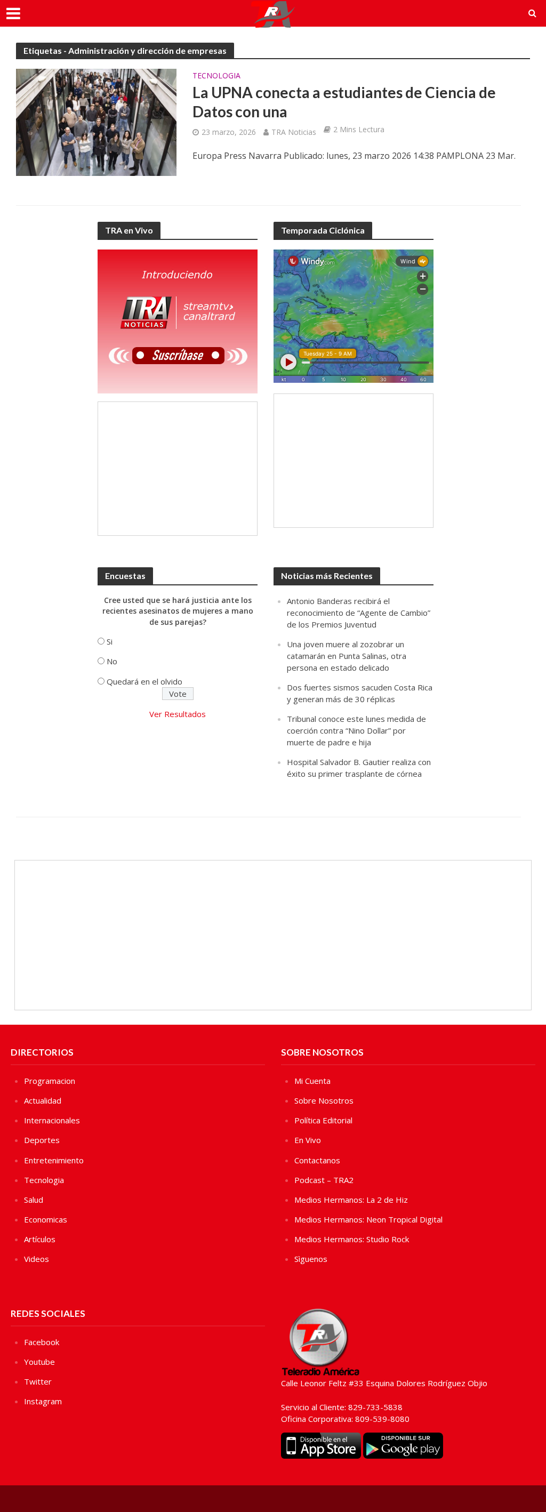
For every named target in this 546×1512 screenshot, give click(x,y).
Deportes (42, 1140)
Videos (36, 1258)
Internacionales (52, 1120)
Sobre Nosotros (324, 1100)
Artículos (39, 1239)
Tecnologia (216, 76)
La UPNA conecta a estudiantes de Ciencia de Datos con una (344, 101)
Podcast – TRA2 (324, 1180)
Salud (33, 1199)
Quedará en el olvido (144, 681)
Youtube (39, 1361)
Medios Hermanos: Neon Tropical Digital (368, 1219)
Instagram (43, 1401)
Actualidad (42, 1100)
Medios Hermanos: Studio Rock (351, 1239)
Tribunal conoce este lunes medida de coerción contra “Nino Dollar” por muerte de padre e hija (356, 730)
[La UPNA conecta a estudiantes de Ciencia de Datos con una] (96, 121)
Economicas (45, 1219)
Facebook (41, 1342)
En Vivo (307, 1140)
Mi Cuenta (312, 1080)
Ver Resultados (177, 714)
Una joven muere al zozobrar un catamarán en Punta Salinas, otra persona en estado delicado (346, 656)
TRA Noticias (293, 132)
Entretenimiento (54, 1160)
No (112, 661)
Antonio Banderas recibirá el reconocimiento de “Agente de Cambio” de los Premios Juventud (358, 613)
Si (110, 641)
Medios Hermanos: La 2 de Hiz (351, 1199)
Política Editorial (323, 1120)
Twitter (38, 1381)
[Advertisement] (177, 468)
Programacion (49, 1080)
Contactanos (317, 1160)
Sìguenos (310, 1258)
